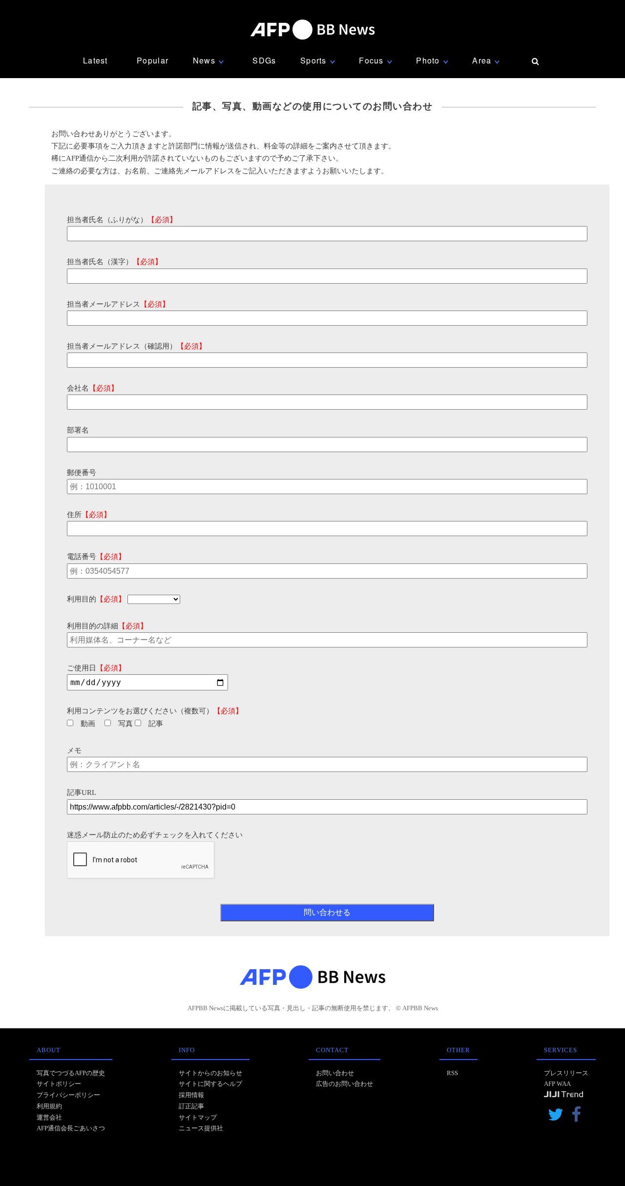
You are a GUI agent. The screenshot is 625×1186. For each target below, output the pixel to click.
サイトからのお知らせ (210, 1073)
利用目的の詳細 (107, 626)
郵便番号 (81, 473)
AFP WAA (557, 1083)
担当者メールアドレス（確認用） (136, 346)
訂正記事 (191, 1106)
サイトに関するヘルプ (210, 1083)
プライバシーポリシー (68, 1095)
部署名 (78, 430)
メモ (74, 750)
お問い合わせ (335, 1073)
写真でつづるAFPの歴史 (71, 1073)
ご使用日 (96, 668)
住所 (89, 515)
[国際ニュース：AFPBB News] (312, 30)
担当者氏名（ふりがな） (122, 220)
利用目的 (96, 599)
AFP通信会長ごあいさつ (71, 1128)
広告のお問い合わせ (344, 1083)
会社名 (92, 388)
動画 (88, 724)
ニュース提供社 (201, 1128)
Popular (152, 60)
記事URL (81, 792)
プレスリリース (566, 1073)
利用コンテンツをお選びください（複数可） (155, 711)
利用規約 (49, 1106)
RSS (452, 1073)
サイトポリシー (59, 1083)
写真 (125, 724)
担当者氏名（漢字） (114, 262)
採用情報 (191, 1095)
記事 (155, 724)
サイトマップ (198, 1117)
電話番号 (96, 557)
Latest (95, 60)
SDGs (264, 60)
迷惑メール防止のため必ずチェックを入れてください (155, 835)
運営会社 (49, 1117)
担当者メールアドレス (118, 304)
